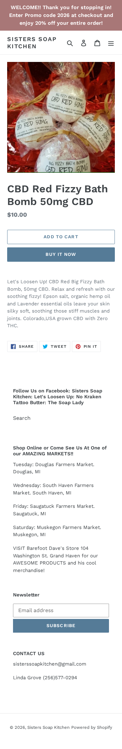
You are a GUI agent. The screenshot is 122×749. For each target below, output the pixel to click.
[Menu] (111, 43)
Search (22, 418)
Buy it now (61, 254)
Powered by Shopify (91, 727)
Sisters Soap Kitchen (32, 43)
